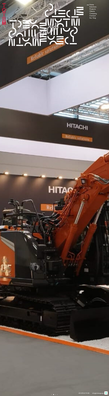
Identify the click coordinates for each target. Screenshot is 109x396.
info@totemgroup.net (99, 393)
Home (91, 5)
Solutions (92, 7)
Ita (90, 18)
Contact (92, 16)
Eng (94, 18)
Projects (92, 9)
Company (93, 14)
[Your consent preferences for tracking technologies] (106, 393)
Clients (92, 11)
